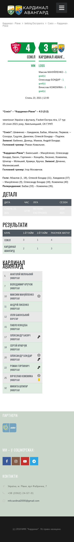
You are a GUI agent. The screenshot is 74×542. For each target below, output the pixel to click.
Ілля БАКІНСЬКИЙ (19, 315)
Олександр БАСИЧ (20, 335)
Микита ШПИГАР (19, 386)
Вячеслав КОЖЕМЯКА (21, 376)
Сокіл (31, 57)
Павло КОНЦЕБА (18, 325)
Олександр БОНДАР (21, 355)
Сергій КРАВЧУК (18, 345)
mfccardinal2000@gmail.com (23, 500)
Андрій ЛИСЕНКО (19, 305)
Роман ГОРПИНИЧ (19, 366)
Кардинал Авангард (52, 57)
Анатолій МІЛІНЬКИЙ (21, 274)
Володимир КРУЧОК (21, 284)
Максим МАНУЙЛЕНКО (22, 294)
